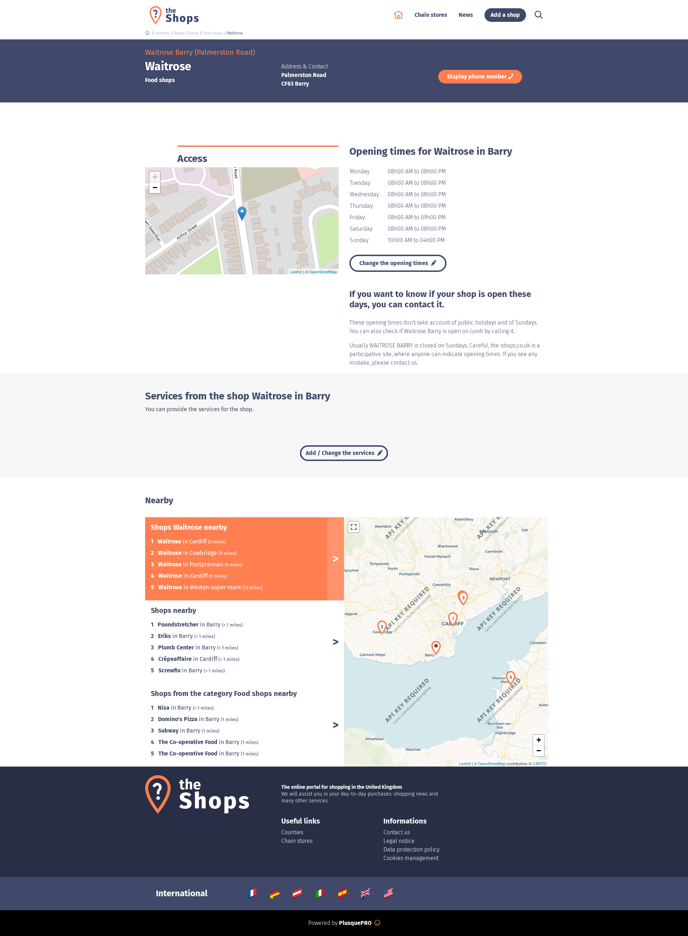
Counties (292, 832)
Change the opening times (394, 263)
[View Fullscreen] (353, 527)
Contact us (396, 832)
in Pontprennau (191, 564)
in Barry (190, 624)
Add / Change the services (341, 453)
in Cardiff (183, 541)
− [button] (155, 187)
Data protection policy (411, 849)
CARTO (539, 763)
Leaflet (296, 271)
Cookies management (411, 858)
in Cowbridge (188, 552)
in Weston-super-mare (200, 587)
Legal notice (399, 840)
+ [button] (155, 176)
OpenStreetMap (323, 271)
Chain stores (296, 840)
